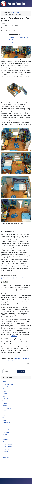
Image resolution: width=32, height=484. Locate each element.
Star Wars (5, 398)
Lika (3, 437)
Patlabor (4, 405)
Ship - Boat (5, 432)
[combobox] (9, 371)
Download (12, 40)
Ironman (4, 403)
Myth (3, 427)
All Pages (11, 42)
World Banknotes (7, 444)
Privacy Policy (6, 451)
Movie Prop (5, 439)
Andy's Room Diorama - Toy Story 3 (19, 37)
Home (4, 381)
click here (14, 336)
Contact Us (5, 449)
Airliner (4, 391)
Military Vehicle (6, 408)
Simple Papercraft (7, 384)
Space (4, 420)
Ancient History (6, 422)
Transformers (6, 401)
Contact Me (5, 457)
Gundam (4, 396)
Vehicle (4, 410)
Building (4, 415)
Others (4, 442)
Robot (4, 413)
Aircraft (4, 393)
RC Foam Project (7, 446)
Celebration (5, 425)
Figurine (4, 434)
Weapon (4, 417)
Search (4, 369)
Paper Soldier (6, 430)
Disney (11, 28)
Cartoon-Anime (6, 386)
